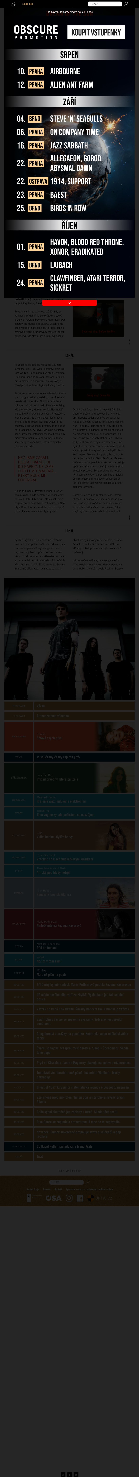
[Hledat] (125, 4)
